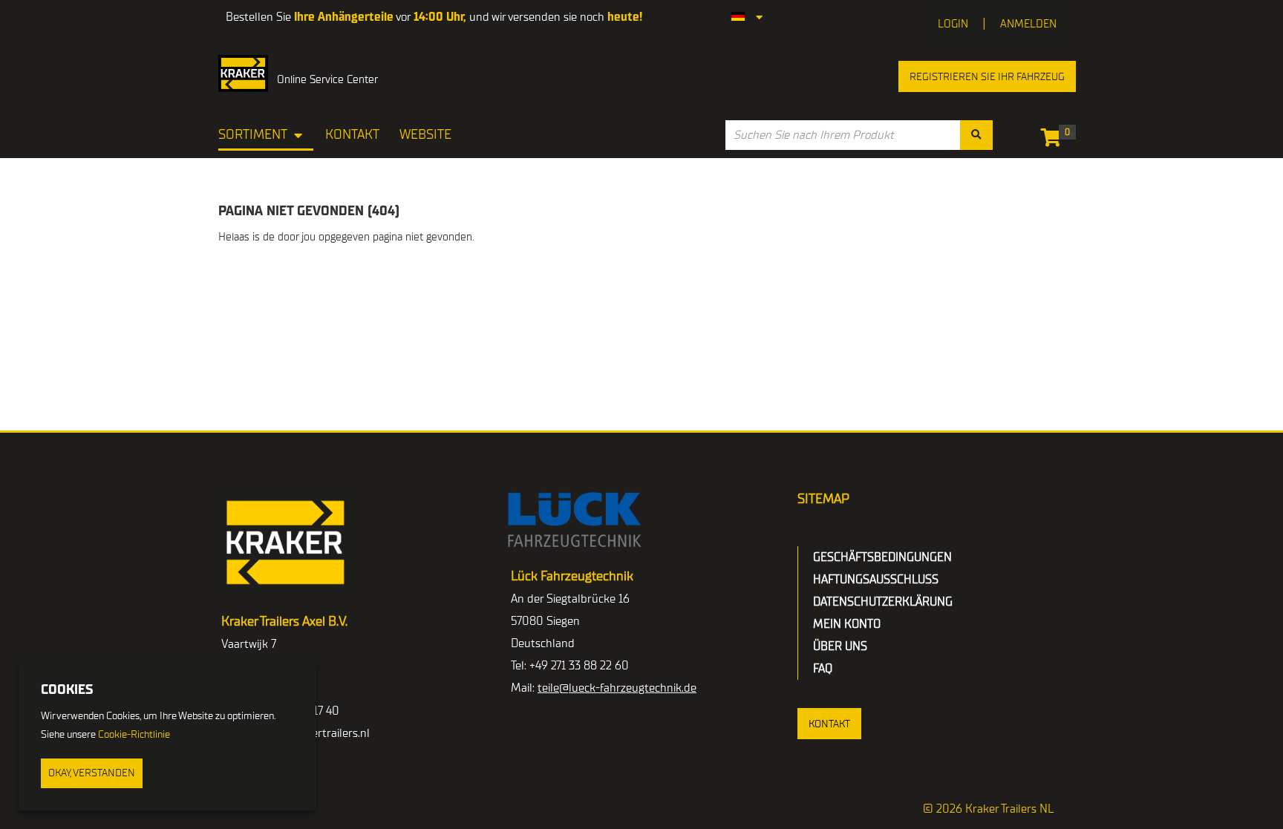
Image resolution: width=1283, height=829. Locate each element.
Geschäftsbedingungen (882, 557)
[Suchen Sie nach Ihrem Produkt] (976, 135)
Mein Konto (847, 624)
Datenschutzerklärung (883, 602)
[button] (829, 723)
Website (425, 134)
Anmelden (1028, 23)
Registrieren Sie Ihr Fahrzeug (987, 77)
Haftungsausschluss (875, 579)
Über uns (840, 646)
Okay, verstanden (91, 773)
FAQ (822, 668)
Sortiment (252, 134)
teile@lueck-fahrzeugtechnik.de (617, 688)
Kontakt (352, 134)
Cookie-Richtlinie (134, 734)
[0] (1055, 140)
